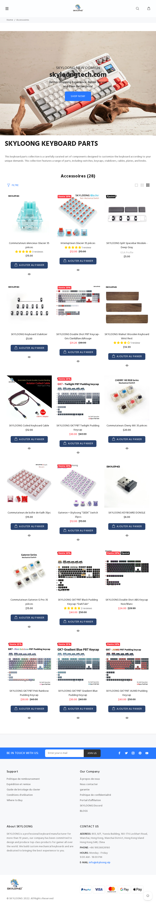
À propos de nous (90, 779)
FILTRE (15, 185)
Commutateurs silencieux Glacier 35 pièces (29, 245)
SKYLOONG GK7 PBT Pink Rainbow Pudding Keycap (29, 693)
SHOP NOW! (78, 96)
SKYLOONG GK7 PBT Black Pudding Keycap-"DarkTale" (78, 602)
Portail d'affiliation (90, 800)
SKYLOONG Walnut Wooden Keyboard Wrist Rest (127, 336)
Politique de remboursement (23, 779)
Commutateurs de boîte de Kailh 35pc (29, 513)
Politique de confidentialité (95, 795)
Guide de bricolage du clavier (23, 790)
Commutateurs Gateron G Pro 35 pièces (29, 602)
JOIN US (92, 753)
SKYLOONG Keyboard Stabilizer (29, 334)
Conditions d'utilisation (20, 795)
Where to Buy (14, 800)
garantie (85, 790)
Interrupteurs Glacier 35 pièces (78, 243)
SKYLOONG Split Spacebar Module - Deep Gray (126, 245)
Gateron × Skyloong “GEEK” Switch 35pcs (78, 515)
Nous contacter (89, 784)
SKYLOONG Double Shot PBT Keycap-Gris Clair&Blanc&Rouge (77, 336)
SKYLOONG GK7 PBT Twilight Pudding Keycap (78, 428)
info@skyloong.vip (99, 862)
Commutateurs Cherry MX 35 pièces (127, 426)
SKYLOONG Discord (91, 806)
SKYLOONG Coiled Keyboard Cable (29, 426)
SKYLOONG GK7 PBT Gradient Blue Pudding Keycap (78, 693)
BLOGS (84, 811)
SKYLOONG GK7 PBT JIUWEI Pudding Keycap (126, 693)
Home (10, 20)
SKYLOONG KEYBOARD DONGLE (126, 513)
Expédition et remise (19, 784)
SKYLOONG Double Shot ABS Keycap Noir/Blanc (127, 602)
